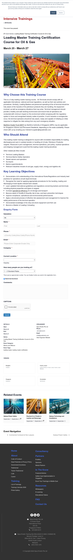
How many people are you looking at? (18, 267)
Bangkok (8, 365)
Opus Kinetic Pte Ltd (42, 327)
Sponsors (38, 462)
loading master (8, 350)
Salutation (7, 214)
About (14, 455)
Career (13, 476)
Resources (40, 485)
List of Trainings (16, 484)
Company (8, 248)
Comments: (8, 282)
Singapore (8, 379)
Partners (39, 455)
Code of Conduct (16, 459)
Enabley (38, 459)
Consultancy (41, 451)
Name (6, 222)
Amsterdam (43, 379)
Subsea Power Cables (10, 416)
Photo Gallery (15, 490)
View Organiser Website (43, 337)
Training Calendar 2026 (18, 487)
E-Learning (38, 492)
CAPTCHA (7, 302)
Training (15, 480)
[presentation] (14, 406)
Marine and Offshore (9, 345)
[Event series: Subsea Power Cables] (20, 418)
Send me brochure (11, 279)
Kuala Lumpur (43, 365)
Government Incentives (18, 465)
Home (14, 450)
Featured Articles (40, 473)
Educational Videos (41, 495)
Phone (7, 231)
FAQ (37, 499)
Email (6, 240)
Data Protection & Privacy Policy (21, 462)
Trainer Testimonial (17, 471)
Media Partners (40, 465)
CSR (12, 473)
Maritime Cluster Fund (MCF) (14, 125)
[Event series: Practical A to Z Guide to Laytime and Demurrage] (43, 420)
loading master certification (20, 350)
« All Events (8, 23)
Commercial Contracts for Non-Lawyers (21, 435)
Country (6, 263)
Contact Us (41, 504)
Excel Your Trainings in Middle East (46, 481)
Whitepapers (39, 489)
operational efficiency (20, 190)
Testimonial (14, 468)
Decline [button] (61, 12)
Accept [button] (53, 12)
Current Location (11, 256)
